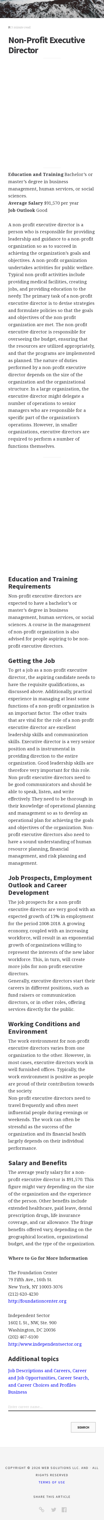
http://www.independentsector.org (45, 1344)
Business (17, 1392)
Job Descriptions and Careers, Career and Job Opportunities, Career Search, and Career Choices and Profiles (48, 1377)
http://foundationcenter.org (37, 1301)
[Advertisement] (52, 113)
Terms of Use (52, 1482)
